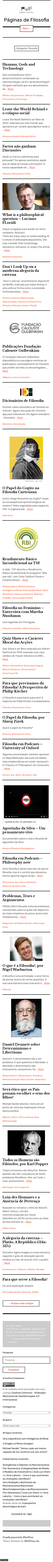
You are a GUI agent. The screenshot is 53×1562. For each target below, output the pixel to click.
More (10, 89)
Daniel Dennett (10, 1076)
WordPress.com (31, 1541)
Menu (25, 28)
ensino (7, 848)
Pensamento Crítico (22, 174)
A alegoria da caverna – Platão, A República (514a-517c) (24, 1242)
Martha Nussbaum (32, 628)
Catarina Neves (10, 586)
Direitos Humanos (27, 586)
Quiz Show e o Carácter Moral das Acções (22, 640)
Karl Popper (9, 1187)
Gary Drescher (28, 1079)
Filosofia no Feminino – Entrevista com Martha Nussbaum (23, 612)
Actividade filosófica (13, 1292)
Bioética (7, 1117)
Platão (34, 305)
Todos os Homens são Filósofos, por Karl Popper (25, 1162)
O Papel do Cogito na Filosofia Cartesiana (20, 490)
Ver (35, 775)
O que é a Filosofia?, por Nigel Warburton (22, 968)
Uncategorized (27, 848)
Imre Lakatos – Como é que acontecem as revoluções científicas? (25, 1496)
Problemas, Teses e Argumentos (18, 898)
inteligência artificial (13, 590)
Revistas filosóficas (12, 886)
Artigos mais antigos (22, 1303)
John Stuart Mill (11, 673)
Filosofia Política (28, 136)
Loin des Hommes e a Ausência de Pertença (21, 1199)
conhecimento (10, 1269)
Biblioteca (8, 377)
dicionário (8, 424)
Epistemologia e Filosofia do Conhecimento (22, 302)
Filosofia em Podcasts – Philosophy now (22, 860)
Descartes (8, 515)
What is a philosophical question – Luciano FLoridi (23, 219)
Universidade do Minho (23, 598)
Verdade (40, 1269)
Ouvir (19, 775)
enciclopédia (19, 424)
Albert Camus (10, 1228)
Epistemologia (27, 298)
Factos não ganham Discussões (19, 148)
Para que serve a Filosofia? (24, 1279)
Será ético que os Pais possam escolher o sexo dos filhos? (26, 1093)
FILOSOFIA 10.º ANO (22, 1514)
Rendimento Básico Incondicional (18, 594)
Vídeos (36, 1292)
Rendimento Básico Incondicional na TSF (21, 561)
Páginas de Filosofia (26, 20)
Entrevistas (9, 882)
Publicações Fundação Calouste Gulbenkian (21, 348)
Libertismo (41, 1079)
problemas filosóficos (13, 257)
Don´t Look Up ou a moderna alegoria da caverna (20, 271)
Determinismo (25, 1076)
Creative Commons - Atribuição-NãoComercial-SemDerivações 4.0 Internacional (25, 1396)
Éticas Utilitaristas (12, 669)
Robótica (39, 594)
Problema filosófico (24, 923)
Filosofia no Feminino (13, 628)
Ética (15, 1117)
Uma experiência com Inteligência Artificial (25, 1438)
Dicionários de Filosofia (23, 401)
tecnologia (22, 99)
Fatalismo (38, 1076)
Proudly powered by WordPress (18, 1537)
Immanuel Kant (29, 669)
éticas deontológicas (34, 666)
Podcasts (28, 775)
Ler (13, 775)
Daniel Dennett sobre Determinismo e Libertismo (21, 1048)
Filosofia (7, 174)
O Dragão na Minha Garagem (18, 1443)
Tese (6, 927)
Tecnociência (9, 99)
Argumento (9, 923)
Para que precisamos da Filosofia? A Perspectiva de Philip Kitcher (25, 687)
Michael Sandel (10, 1121)
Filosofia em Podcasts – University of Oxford (22, 746)
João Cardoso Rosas (33, 590)
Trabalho (7, 598)
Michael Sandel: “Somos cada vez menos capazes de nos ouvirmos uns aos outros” (25, 1450)
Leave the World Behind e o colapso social (25, 111)
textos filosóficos (22, 377)
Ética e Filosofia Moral (13, 666)
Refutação (40, 923)
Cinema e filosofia (11, 136)
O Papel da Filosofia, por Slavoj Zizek (23, 719)
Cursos (7, 775)
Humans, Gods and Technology (18, 66)
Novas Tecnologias (35, 95)
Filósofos (23, 1269)
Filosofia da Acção (12, 1079)
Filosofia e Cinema (21, 305)
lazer (46, 590)
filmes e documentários (14, 95)
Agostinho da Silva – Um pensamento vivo (23, 830)
